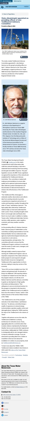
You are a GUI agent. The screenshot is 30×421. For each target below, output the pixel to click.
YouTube (6, 409)
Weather (25, 355)
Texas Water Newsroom (9, 7)
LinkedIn (6, 415)
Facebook (6, 403)
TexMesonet (12, 162)
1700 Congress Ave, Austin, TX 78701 (12, 394)
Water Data (11, 357)
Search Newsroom (7, 1)
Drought (4, 357)
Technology (18, 355)
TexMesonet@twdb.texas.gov (12, 343)
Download (25, 57)
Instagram (6, 412)
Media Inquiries (17, 1)
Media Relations (20, 387)
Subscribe (4, 3)
